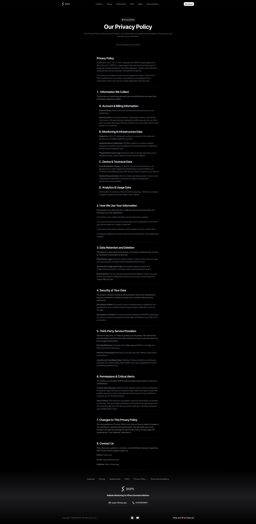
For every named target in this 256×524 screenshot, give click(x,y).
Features (90, 479)
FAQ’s (127, 479)
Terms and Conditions (159, 479)
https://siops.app (112, 464)
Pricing (102, 479)
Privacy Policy (140, 479)
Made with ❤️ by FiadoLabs (183, 518)
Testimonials (114, 479)
